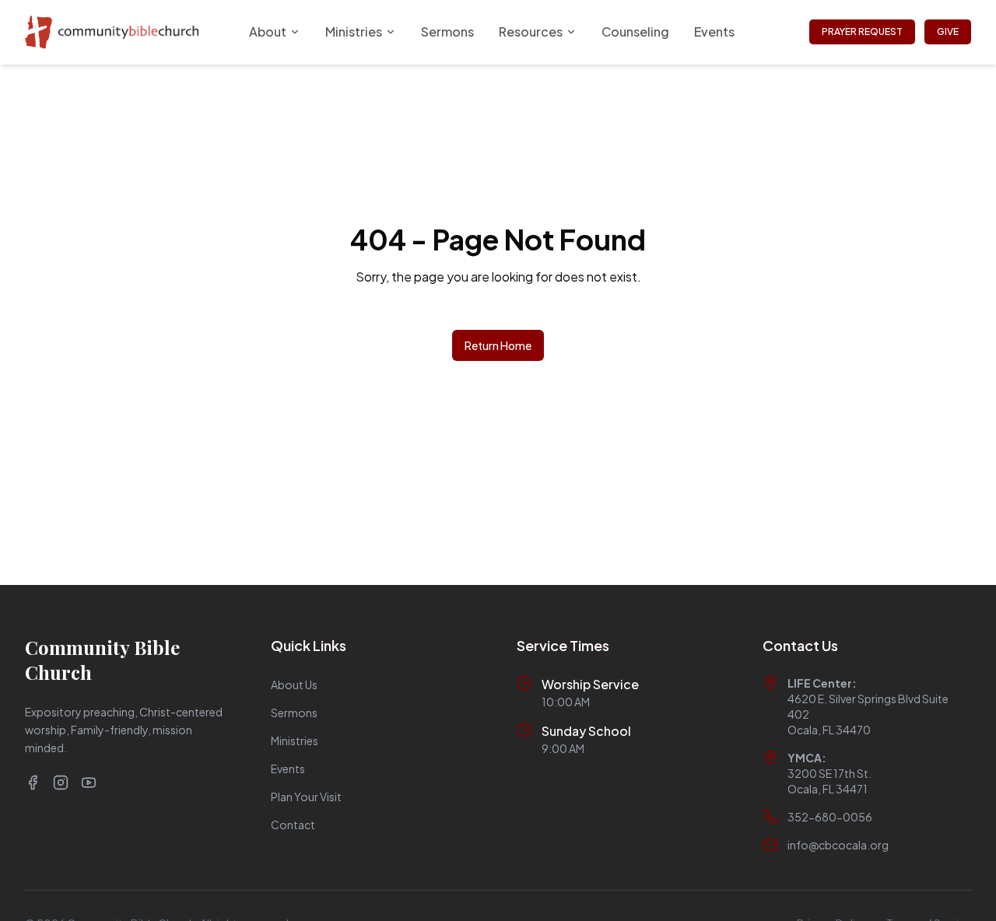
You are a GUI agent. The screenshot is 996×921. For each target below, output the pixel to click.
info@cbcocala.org (838, 845)
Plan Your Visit (306, 797)
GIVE (948, 31)
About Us (294, 685)
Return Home (498, 345)
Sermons (447, 31)
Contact (293, 825)
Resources (531, 31)
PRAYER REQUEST (862, 31)
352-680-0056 (829, 817)
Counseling (635, 31)
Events (714, 31)
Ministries (353, 31)
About (267, 31)
